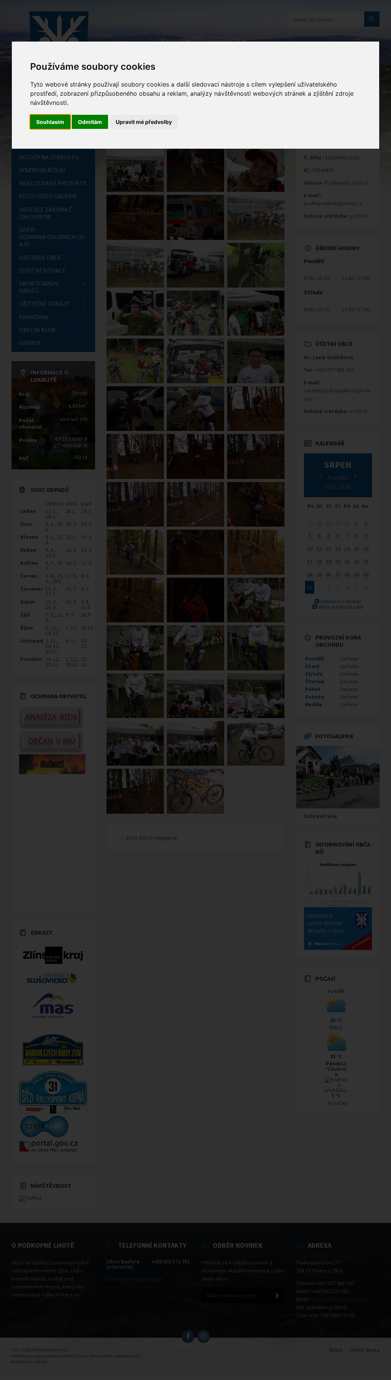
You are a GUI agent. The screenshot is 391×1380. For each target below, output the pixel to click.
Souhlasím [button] (50, 122)
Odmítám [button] (90, 122)
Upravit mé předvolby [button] (144, 122)
